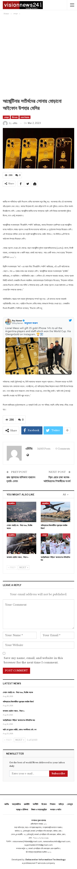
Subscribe (58, 773)
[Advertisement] (38, 57)
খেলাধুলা (6, 117)
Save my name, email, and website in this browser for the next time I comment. (33, 660)
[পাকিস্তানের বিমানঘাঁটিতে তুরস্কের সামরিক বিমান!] (55, 512)
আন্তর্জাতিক (11, 503)
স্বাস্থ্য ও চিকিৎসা (22, 809)
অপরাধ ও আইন (55, 809)
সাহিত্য (61, 804)
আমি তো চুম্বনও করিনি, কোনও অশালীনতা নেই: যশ (19, 729)
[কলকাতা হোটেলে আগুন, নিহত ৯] (21, 543)
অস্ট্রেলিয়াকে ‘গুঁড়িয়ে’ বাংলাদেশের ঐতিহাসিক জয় (19, 720)
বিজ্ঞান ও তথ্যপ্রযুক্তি (39, 809)
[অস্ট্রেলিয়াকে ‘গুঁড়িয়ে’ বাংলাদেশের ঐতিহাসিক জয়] (55, 543)
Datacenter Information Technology (45, 859)
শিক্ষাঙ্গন (52, 804)
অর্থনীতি (35, 804)
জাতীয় (6, 804)
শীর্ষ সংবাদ (15, 117)
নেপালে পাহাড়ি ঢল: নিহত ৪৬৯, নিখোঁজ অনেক (18, 692)
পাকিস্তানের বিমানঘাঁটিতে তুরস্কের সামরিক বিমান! (18, 701)
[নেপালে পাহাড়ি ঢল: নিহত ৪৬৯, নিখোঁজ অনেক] (21, 512)
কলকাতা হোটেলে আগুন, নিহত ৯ (13, 711)
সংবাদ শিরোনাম (25, 117)
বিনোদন (44, 804)
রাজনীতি (27, 804)
